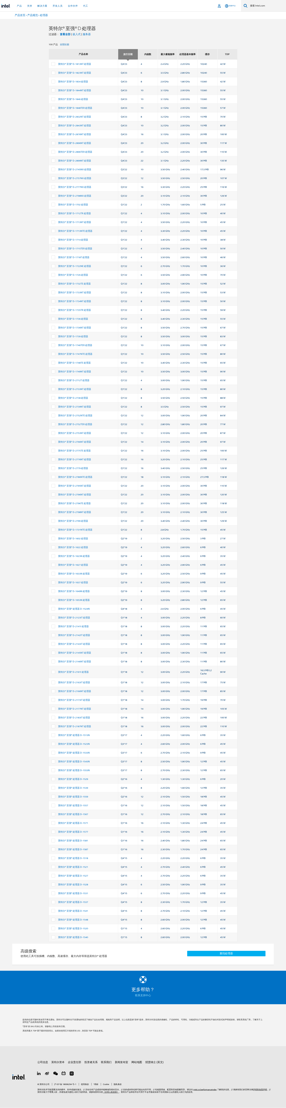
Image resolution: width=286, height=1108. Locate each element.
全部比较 (64, 44)
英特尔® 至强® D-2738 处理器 (73, 397)
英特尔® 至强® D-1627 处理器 (73, 564)
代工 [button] (85, 5)
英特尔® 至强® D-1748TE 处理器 (74, 362)
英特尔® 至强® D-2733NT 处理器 (74, 389)
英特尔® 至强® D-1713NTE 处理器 (75, 230)
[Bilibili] (63, 1074)
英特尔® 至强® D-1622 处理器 (73, 547)
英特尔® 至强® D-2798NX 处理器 (74, 195)
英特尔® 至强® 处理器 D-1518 (73, 858)
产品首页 (20, 15)
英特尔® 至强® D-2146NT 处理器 (74, 661)
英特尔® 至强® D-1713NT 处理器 (74, 222)
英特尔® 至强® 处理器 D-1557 (73, 805)
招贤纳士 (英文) (154, 1062)
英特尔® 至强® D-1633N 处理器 (74, 573)
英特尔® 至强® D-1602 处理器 (73, 538)
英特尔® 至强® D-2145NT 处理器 (74, 652)
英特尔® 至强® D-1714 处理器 (73, 239)
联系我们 (106, 1062)
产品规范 (32, 15)
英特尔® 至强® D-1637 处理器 (73, 582)
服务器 (87, 34)
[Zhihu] (71, 1074)
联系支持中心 (143, 995)
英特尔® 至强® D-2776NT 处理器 (74, 459)
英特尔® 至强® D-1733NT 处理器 (74, 292)
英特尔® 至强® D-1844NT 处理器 (74, 90)
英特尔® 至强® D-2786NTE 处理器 (75, 476)
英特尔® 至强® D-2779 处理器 (73, 468)
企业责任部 (74, 1062)
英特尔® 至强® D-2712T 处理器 (73, 380)
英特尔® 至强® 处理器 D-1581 (73, 840)
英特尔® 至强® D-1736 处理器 (73, 318)
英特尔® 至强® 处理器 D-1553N (74, 770)
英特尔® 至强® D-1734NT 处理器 (74, 301)
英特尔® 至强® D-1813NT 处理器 (74, 64)
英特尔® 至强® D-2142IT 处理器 (74, 635)
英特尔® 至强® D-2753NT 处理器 (74, 433)
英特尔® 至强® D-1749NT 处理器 (74, 371)
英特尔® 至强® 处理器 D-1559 (73, 796)
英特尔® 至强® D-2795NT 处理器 (74, 485)
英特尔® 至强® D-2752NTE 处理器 (75, 415)
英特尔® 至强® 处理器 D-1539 (73, 787)
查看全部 (65, 34)
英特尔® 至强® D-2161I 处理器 (73, 671)
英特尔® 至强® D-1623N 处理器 (74, 556)
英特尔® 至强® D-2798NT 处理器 (74, 512)
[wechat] (55, 1074)
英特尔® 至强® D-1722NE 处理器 (74, 266)
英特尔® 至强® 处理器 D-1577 (73, 831)
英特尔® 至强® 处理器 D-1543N (74, 761)
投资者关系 (91, 1062)
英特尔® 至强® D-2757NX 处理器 (74, 178)
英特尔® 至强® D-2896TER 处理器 (75, 151)
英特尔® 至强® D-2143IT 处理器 (74, 643)
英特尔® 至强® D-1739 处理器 (73, 336)
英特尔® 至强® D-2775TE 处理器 (74, 450)
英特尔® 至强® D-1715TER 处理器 (75, 248)
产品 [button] (19, 5)
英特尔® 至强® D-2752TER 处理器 (75, 424)
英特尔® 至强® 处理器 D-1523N (74, 743)
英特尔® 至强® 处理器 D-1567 (73, 814)
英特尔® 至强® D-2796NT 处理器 (74, 494)
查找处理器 (226, 953)
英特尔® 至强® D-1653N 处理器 (74, 600)
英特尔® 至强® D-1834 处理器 (73, 81)
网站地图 (136, 1062)
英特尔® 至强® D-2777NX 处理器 (74, 187)
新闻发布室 (121, 1062)
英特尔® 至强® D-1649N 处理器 (74, 591)
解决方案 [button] (42, 5)
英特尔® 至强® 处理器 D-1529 (73, 779)
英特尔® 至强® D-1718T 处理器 (73, 257)
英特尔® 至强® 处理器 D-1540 (73, 937)
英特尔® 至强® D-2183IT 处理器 (74, 717)
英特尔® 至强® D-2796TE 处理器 (74, 503)
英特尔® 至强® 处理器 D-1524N (74, 608)
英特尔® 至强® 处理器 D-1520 (73, 928)
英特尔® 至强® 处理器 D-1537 (73, 902)
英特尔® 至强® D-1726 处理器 (73, 274)
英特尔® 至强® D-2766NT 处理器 (74, 441)
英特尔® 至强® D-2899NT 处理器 (74, 160)
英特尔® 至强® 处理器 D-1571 (73, 823)
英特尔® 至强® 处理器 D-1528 (73, 884)
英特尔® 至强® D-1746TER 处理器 (75, 345)
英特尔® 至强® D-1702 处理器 (73, 204)
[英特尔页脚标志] (18, 1076)
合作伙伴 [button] (73, 5)
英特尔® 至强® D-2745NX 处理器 (74, 169)
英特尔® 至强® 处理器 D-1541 (73, 910)
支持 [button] (29, 5)
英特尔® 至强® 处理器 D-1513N (74, 735)
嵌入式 (77, 34)
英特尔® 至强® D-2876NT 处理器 (74, 134)
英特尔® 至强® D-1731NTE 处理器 (75, 529)
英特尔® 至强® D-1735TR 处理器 (74, 310)
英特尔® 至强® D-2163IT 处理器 (74, 682)
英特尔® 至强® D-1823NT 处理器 (74, 72)
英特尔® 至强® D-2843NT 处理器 (74, 125)
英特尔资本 (58, 1062)
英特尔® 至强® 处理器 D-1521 (73, 866)
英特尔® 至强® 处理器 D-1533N (74, 752)
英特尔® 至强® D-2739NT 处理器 (74, 406)
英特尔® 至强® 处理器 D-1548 (73, 919)
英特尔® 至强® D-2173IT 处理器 (74, 699)
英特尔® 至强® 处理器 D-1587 (73, 849)
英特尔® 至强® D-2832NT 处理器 (74, 116)
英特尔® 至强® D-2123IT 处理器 (74, 617)
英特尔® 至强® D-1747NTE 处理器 (75, 353)
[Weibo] (47, 1074)
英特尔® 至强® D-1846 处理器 (73, 99)
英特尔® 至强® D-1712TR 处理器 (74, 213)
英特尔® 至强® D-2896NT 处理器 (74, 143)
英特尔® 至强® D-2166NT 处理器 (74, 691)
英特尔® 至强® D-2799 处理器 (73, 520)
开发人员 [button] (58, 5)
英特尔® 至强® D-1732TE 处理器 (74, 283)
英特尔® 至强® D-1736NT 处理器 (74, 327)
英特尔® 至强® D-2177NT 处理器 (74, 708)
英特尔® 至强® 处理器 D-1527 (73, 875)
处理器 (44, 15)
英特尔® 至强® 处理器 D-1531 (73, 893)
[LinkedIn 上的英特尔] (39, 1074)
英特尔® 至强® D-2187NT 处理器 (74, 726)
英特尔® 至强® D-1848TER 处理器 (75, 107)
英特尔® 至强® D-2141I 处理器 (73, 626)
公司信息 (42, 1062)
